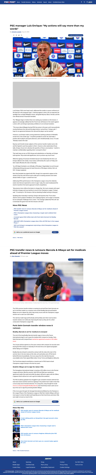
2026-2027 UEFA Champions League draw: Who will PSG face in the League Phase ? (36, 222)
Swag (42, 462)
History (34, 2)
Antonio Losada (16, 32)
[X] (84, 2)
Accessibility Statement (47, 467)
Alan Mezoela (16, 256)
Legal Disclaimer (30, 467)
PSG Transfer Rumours (23, 450)
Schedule (39, 2)
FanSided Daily (30, 464)
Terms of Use (79, 464)
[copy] (21, 35)
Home (14, 237)
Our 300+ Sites (79, 462)
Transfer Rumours (26, 2)
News (18, 2)
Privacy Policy (64, 464)
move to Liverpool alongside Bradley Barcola (25, 385)
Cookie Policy (16, 467)
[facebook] (81, 2)
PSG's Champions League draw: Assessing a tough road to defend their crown (35, 213)
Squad (45, 2)
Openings (28, 462)
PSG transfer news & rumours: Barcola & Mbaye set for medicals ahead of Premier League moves (36, 209)
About (49, 2)
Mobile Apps (16, 464)
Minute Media (11, 471)
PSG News (20, 237)
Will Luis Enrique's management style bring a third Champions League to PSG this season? (36, 226)
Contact (62, 462)
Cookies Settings (64, 467)
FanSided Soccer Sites (58, 2)
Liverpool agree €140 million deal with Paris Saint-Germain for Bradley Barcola (35, 217)
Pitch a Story (44, 464)
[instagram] (87, 2)
